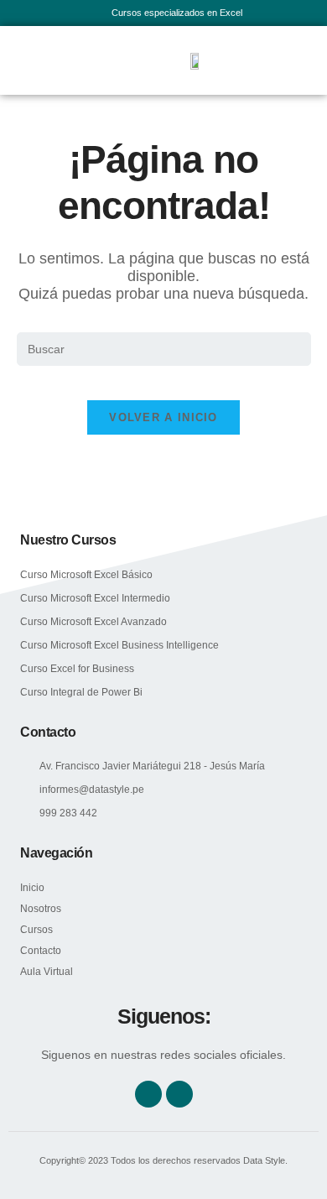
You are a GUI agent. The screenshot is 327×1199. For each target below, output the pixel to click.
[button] (33, 60)
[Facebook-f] (148, 1094)
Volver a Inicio (163, 417)
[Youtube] (179, 1094)
